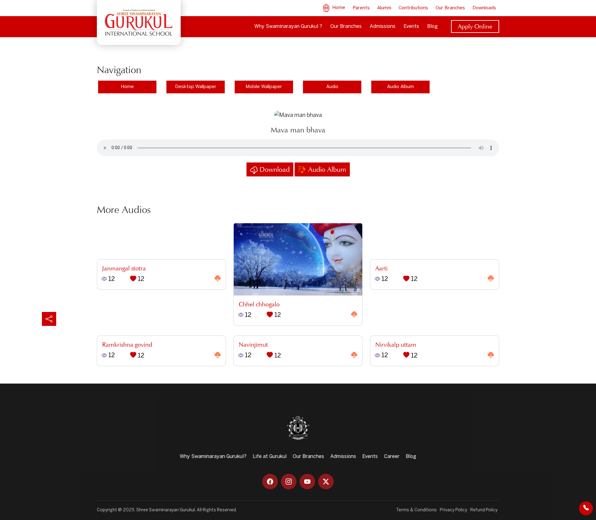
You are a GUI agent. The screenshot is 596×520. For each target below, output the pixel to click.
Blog (432, 26)
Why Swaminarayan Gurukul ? (288, 26)
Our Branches (450, 8)
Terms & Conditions (416, 510)
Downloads (484, 8)
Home (338, 8)
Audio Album (400, 87)
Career (392, 456)
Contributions (413, 8)
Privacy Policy (453, 510)
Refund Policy (484, 510)
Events (411, 26)
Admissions (382, 26)
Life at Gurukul (270, 456)
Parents (361, 8)
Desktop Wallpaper (195, 87)
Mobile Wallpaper (264, 87)
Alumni (384, 8)
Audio (332, 87)
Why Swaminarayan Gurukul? (213, 456)
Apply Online (475, 26)
